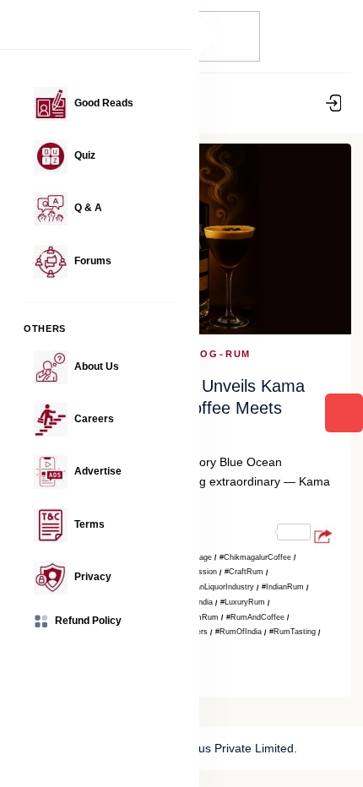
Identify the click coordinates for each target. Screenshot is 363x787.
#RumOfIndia (238, 631)
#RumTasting (292, 631)
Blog (202, 354)
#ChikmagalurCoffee (255, 557)
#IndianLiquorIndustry (216, 587)
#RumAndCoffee (255, 617)
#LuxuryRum (242, 602)
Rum (237, 354)
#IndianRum (283, 587)
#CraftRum (244, 571)
